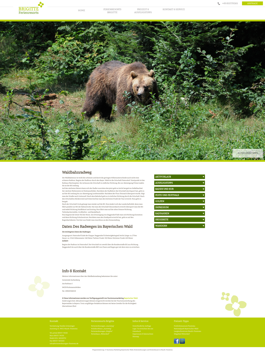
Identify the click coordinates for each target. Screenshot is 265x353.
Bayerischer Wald (131, 298)
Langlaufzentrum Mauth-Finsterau (187, 331)
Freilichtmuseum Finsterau (184, 326)
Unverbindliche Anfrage (141, 326)
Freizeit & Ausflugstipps (143, 11)
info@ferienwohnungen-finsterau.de (64, 344)
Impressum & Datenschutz (142, 334)
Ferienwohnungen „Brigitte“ (102, 331)
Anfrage (252, 3)
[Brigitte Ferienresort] (30, 15)
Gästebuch (136, 331)
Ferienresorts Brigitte (112, 11)
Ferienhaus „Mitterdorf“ (100, 334)
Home (81, 10)
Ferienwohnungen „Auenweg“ (102, 326)
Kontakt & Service (174, 9)
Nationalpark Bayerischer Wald (186, 329)
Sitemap (135, 336)
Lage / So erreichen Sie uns (142, 329)
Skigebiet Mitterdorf (182, 334)
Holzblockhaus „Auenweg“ (101, 329)
